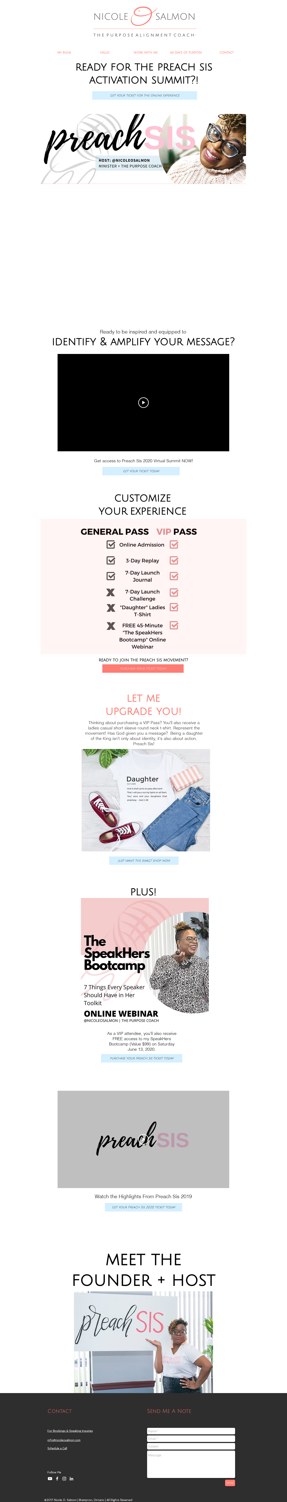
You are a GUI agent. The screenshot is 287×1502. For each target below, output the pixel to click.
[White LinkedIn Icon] (71, 1478)
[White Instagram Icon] (64, 1478)
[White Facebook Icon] (57, 1478)
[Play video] (143, 402)
